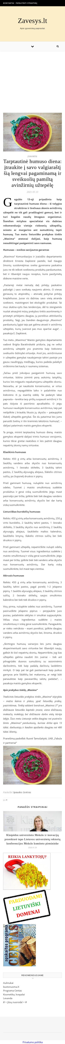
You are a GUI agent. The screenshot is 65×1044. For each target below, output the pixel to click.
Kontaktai (8, 3)
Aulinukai (8, 982)
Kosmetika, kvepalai (14, 994)
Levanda (7, 998)
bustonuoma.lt (11, 986)
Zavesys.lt (32, 20)
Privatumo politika (33, 1042)
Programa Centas (12, 990)
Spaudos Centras (22, 792)
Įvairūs (32, 156)
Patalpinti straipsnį (26, 3)
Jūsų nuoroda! (15, 1002)
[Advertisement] (32, 79)
